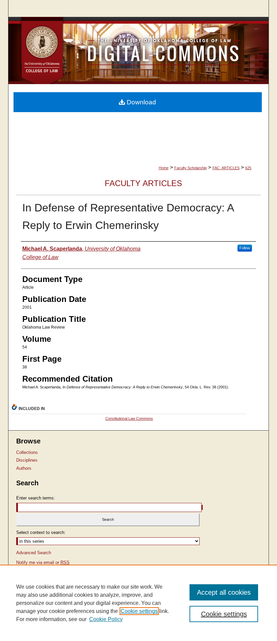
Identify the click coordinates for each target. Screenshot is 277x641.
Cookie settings (139, 611)
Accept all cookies (224, 592)
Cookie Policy (106, 619)
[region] (138, 603)
